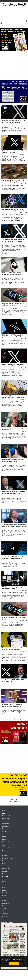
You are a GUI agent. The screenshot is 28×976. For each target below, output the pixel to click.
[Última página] (21, 719)
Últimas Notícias (6, 842)
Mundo (4, 900)
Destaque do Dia (6, 816)
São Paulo (4, 879)
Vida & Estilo (5, 919)
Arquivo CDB (5, 808)
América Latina (6, 885)
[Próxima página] (17, 719)
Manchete (4, 898)
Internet (4, 895)
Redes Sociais (5, 903)
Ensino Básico (5, 823)
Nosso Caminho (14, 801)
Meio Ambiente (6, 868)
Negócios (4, 874)
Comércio (4, 893)
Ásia (3, 850)
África (3, 845)
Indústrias (4, 866)
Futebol (4, 863)
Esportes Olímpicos (7, 858)
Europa (4, 829)
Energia (4, 853)
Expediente (14, 799)
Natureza (4, 871)
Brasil (3, 810)
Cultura (4, 813)
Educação (4, 821)
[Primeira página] (7, 719)
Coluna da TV (5, 890)
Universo (4, 916)
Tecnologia (5, 913)
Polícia (4, 836)
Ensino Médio (5, 826)
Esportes (4, 855)
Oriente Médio (6, 834)
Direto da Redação (7, 818)
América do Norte (6, 848)
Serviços (4, 908)
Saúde (4, 906)
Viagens (4, 881)
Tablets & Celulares (7, 911)
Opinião (4, 831)
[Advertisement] (14, 14)
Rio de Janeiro (5, 876)
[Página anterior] (11, 719)
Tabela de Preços (14, 804)
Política (4, 839)
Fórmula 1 (4, 861)
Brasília (4, 887)
